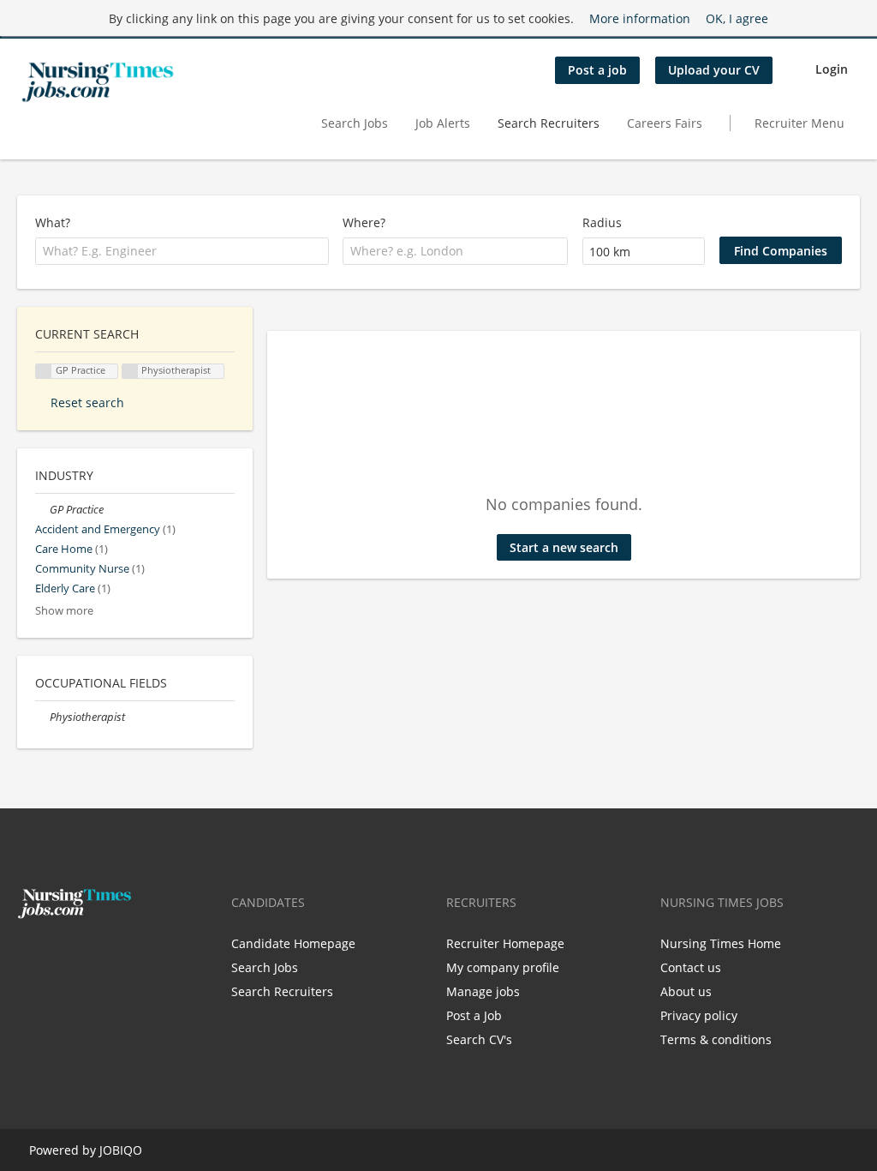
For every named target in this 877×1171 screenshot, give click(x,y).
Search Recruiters (549, 123)
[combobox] (182, 251)
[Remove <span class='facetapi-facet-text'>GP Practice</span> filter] (43, 371)
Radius (602, 222)
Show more (64, 611)
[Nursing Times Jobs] (97, 82)
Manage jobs (483, 991)
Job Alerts (442, 123)
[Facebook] (29, 955)
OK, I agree (737, 18)
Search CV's (479, 1039)
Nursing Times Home (720, 943)
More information (639, 18)
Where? (364, 222)
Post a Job (474, 1015)
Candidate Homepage (293, 943)
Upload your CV (714, 70)
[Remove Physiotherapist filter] (42, 717)
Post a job (597, 70)
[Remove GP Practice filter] (42, 509)
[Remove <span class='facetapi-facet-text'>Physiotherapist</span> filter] (130, 371)
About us (686, 991)
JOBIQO (120, 1150)
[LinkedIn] (83, 955)
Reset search (87, 402)
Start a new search (564, 547)
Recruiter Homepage (505, 943)
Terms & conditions (716, 1039)
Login (831, 69)
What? (52, 222)
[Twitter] (57, 955)
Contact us (690, 967)
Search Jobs (354, 123)
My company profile (502, 967)
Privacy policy (698, 1015)
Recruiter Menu (799, 123)
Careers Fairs (664, 123)
